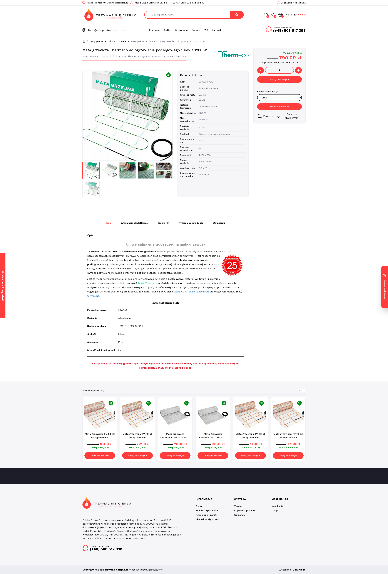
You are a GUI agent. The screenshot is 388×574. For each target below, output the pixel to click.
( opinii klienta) (127, 56)
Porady (196, 30)
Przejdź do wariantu (279, 107)
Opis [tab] (108, 222)
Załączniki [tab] (219, 222)
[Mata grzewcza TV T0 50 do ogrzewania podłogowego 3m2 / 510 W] (288, 414)
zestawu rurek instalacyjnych (191, 291)
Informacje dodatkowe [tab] (134, 222)
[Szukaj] (236, 14)
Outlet (167, 30)
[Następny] (304, 390)
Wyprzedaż (181, 30)
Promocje (154, 30)
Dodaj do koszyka (279, 79)
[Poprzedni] (299, 390)
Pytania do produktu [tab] (191, 222)
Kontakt (216, 30)
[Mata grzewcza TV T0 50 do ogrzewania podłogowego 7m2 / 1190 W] (99, 414)
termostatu (93, 295)
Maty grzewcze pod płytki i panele (108, 41)
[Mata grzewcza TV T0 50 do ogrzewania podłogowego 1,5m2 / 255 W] (137, 414)
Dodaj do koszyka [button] (99, 455)
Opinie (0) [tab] (163, 222)
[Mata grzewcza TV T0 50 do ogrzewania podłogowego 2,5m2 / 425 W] (250, 414)
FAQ (205, 30)
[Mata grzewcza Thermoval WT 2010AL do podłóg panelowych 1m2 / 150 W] (175, 414)
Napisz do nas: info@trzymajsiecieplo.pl (107, 3)
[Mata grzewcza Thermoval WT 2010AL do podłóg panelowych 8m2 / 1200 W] (212, 414)
